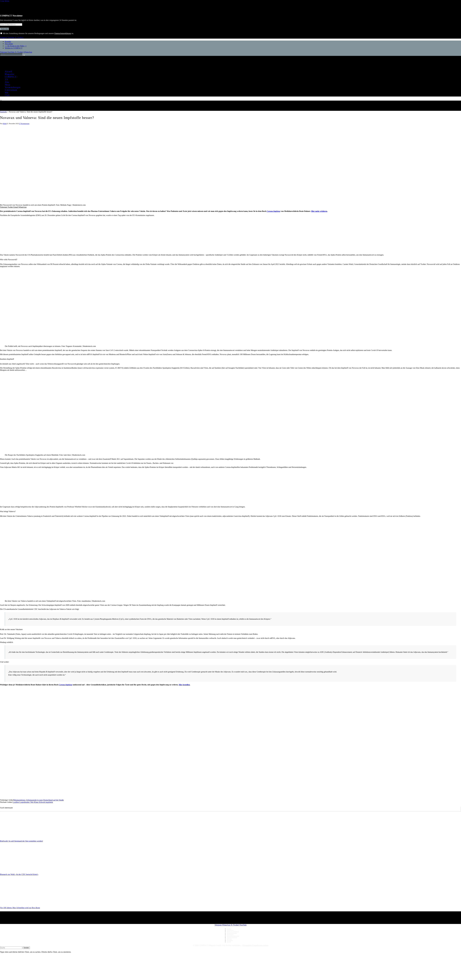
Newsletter (9, 44)
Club (7, 95)
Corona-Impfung (65, 685)
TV (6, 79)
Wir (6, 92)
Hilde (4, 123)
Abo (7, 82)
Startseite (3, 112)
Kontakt (8, 42)
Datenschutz (230, 934)
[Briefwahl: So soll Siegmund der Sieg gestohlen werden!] (22, 836)
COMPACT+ (11, 76)
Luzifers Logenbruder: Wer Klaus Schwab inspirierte (33, 802)
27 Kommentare (24, 123)
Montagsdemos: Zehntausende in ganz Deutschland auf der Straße (39, 800)
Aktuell (8, 71)
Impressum (230, 940)
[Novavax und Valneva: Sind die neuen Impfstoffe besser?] (72, 203)
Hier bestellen (184, 685)
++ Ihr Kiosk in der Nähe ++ (16, 46)
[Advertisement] (72, 235)
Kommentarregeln (232, 933)
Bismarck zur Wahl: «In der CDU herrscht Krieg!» (19, 874)
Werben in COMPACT (13, 48)
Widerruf (229, 939)
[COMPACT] (17, 66)
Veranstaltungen (13, 87)
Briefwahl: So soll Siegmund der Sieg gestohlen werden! (21, 841)
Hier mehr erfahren (319, 211)
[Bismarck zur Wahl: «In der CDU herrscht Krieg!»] (22, 870)
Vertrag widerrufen (232, 937)
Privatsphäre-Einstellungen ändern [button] (255, 945)
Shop (7, 84)
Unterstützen (11, 90)
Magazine (9, 74)
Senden (26, 948)
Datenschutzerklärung (62, 33)
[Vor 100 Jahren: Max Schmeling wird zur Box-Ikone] (22, 903)
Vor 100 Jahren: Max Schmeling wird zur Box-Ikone (20, 908)
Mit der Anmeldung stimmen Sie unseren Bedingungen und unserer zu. (38, 33)
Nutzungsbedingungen (233, 936)
